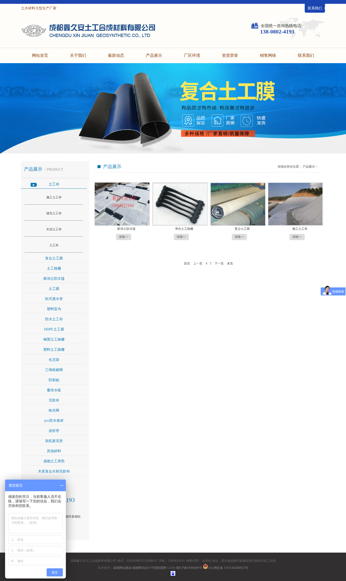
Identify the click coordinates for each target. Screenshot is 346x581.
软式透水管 (54, 299)
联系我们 (315, 8)
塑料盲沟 (54, 309)
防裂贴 (54, 380)
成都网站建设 (122, 568)
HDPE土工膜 (54, 329)
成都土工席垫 (54, 461)
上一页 (198, 263)
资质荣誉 (230, 55)
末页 (230, 263)
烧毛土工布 (54, 213)
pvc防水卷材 (54, 420)
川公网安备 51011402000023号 (228, 568)
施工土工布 (54, 197)
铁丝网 (54, 410)
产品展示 (154, 55)
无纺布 (54, 400)
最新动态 (116, 55)
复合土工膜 (54, 258)
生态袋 (54, 360)
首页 (187, 263)
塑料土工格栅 (54, 349)
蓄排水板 (54, 390)
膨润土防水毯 (54, 278)
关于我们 (78, 55)
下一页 (219, 263)
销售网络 (268, 55)
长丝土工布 (54, 229)
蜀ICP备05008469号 (189, 568)
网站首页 (40, 55)
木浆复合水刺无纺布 (54, 471)
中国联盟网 (158, 568)
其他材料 (54, 451)
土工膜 (54, 289)
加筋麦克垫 (54, 441)
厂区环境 (192, 55)
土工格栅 (54, 268)
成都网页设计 (141, 568)
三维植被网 (54, 370)
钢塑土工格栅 (54, 339)
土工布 (54, 184)
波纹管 (54, 431)
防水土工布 (54, 319)
